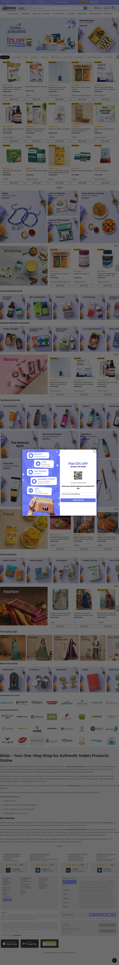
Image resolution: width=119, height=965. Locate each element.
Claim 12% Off (78, 500)
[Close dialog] (95, 451)
